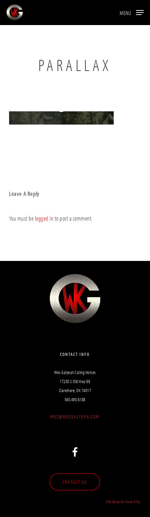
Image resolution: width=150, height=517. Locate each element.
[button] (132, 12)
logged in (44, 218)
